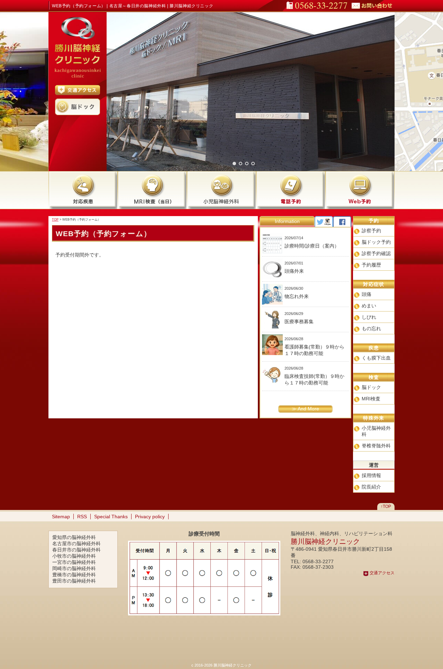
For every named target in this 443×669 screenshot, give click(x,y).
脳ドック (371, 387)
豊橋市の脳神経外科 (74, 574)
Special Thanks (111, 516)
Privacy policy (150, 516)
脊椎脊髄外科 (376, 445)
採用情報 (371, 475)
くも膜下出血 (376, 358)
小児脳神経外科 (376, 431)
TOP (55, 219)
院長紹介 (371, 487)
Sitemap (61, 516)
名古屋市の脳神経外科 (76, 543)
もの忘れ (371, 328)
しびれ (369, 317)
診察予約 (371, 230)
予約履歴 (371, 265)
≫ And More (305, 408)
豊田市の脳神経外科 (74, 581)
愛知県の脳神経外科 (74, 537)
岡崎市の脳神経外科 (74, 568)
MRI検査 (371, 398)
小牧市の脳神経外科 (74, 556)
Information (287, 221)
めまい (369, 305)
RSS (82, 516)
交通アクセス (382, 572)
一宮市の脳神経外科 (74, 562)
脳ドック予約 (376, 242)
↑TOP (386, 506)
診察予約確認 (376, 253)
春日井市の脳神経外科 (76, 549)
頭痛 (366, 294)
